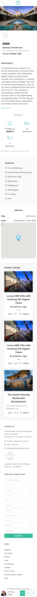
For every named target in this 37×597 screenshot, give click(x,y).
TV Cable (12, 194)
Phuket (7, 557)
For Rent (8, 273)
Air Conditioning (15, 168)
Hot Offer (23, 273)
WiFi (10, 198)
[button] (18, 18)
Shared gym (13, 190)
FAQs (6, 578)
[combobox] (18, 485)
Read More (6, 108)
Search (18, 536)
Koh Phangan (9, 564)
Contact (7, 567)
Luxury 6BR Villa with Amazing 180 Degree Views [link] (19, 299)
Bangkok (7, 550)
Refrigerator (13, 185)
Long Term (11, 373)
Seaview (29, 273)
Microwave (12, 181)
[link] (18, 281)
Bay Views (23, 373)
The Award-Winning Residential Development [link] (18, 398)
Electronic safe (14, 177)
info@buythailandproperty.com (18, 448)
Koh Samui (8, 553)
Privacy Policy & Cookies (13, 575)
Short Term (6, 43)
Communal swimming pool (20, 172)
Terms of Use (9, 571)
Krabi (6, 560)
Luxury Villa (27, 323)
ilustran (27, 589)
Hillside (29, 372)
